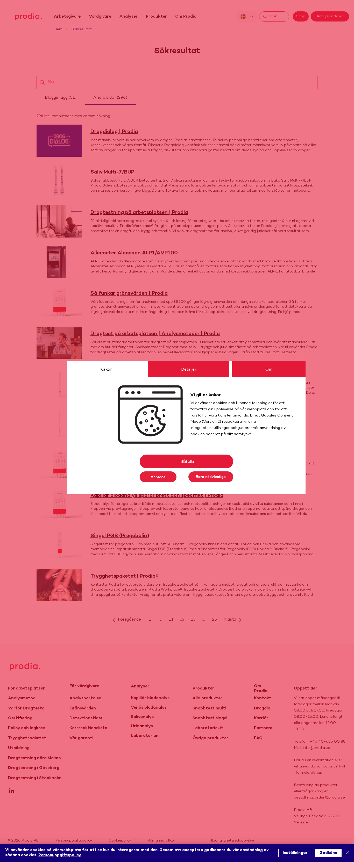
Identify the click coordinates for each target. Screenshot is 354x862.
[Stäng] (348, 853)
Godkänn (328, 853)
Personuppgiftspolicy (59, 855)
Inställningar (295, 853)
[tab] (106, 369)
